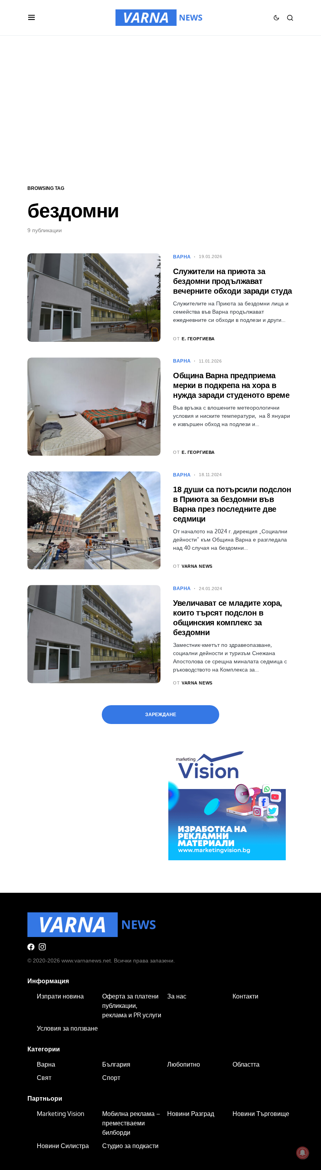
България (116, 1064)
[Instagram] (42, 946)
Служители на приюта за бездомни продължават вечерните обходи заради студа (232, 281)
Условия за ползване (67, 1028)
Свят (44, 1078)
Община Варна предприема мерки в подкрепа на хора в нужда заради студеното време (231, 385)
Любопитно (183, 1064)
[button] (31, 17)
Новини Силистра (63, 1146)
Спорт (111, 1078)
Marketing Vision (60, 1114)
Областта (246, 1064)
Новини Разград (190, 1114)
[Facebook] (30, 946)
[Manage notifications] (302, 1153)
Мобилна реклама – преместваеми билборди (131, 1123)
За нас (176, 996)
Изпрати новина (60, 996)
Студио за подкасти (130, 1146)
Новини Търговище (261, 1114)
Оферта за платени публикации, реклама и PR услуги (131, 1005)
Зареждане (160, 714)
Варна (182, 257)
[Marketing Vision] (227, 801)
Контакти (245, 996)
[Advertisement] (160, 109)
